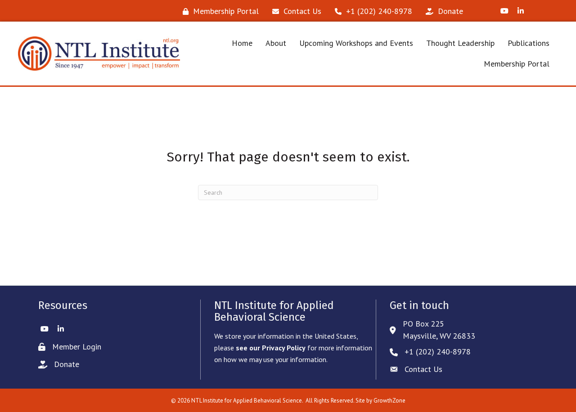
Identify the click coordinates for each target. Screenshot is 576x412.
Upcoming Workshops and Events (356, 43)
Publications (528, 43)
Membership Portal (516, 63)
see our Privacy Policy (271, 347)
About (276, 43)
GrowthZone (389, 400)
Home (242, 43)
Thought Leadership (460, 43)
